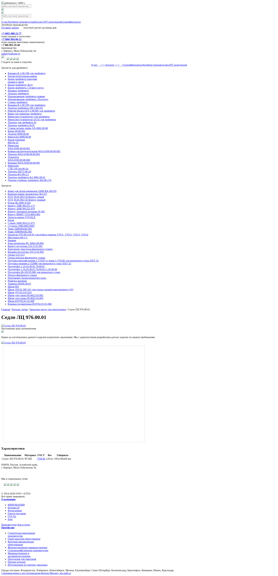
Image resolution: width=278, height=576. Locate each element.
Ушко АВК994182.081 (20, 228)
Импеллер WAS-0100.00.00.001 (19, 147)
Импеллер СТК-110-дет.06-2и (18, 167)
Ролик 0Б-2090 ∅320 (19, 202)
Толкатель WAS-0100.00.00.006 (19, 158)
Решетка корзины (17, 280)
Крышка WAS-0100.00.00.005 (24, 162)
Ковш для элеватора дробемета (25, 113)
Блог (10, 519)
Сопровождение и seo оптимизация (36, 573)
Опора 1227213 (16, 254)
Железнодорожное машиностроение (27, 547)
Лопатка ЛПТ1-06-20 (19, 171)
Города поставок (17, 513)
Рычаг (11, 220)
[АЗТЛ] (3, 3)
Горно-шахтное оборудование (24, 538)
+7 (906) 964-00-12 (11, 39)
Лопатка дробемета (18, 93)
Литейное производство (21, 22)
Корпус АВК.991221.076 (21, 208)
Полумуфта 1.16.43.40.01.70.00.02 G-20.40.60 (32, 269)
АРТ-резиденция (52, 22)
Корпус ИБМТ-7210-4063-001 (24, 214)
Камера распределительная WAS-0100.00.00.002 (34, 151)
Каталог (38, 22)
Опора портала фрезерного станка (26, 257)
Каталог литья (20, 309)
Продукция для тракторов (22, 559)
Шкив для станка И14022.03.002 (25, 295)
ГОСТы (12, 516)
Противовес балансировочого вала (27, 278)
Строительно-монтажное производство (21, 534)
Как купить (24, 524)
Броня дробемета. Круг (20, 84)
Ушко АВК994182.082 (20, 231)
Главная (5, 309)
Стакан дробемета (18, 102)
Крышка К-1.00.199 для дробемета (26, 105)
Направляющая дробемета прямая (26, 96)
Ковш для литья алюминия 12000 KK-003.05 (32, 191)
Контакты (75, 22)
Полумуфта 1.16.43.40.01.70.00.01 (26, 266)
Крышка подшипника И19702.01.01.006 (30, 304)
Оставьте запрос (10, 27)
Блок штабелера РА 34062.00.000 (26, 243)
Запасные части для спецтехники (47, 309)
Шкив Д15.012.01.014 (20, 292)
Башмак (12, 240)
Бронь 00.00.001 (16, 131)
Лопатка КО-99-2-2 (18, 174)
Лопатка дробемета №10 (21, 125)
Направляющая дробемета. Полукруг (28, 99)
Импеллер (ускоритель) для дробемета (29, 116)
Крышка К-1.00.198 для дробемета (26, 73)
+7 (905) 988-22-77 (11, 33)
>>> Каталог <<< (110, 65)
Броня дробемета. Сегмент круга (26, 87)
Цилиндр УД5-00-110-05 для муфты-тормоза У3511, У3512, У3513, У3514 (48, 234)
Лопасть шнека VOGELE (22, 217)
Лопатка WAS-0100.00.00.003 (24, 154)
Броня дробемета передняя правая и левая (22, 80)
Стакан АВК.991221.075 (21, 223)
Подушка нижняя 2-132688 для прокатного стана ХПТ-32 (39, 263)
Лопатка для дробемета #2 (22, 122)
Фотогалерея (15, 510)
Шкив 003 (13, 286)
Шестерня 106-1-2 (17, 237)
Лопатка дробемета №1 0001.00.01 (26, 177)
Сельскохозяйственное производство (28, 550)
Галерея (65, 22)
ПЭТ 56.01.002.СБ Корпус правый (27, 199)
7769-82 (41, 458)
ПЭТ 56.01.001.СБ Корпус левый (26, 197)
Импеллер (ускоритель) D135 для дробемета (32, 119)
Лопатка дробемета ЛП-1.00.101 (25, 108)
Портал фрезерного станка (22, 275)
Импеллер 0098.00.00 (19, 136)
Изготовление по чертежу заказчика (27, 564)
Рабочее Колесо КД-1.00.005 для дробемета (31, 110)
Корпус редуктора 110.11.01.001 (25, 246)
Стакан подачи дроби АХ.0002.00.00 (28, 128)
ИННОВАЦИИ (16, 504)
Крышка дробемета (18, 90)
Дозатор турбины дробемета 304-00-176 (29, 180)
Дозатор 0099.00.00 (18, 134)
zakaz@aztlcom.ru (10, 53)
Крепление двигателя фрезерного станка (30, 249)
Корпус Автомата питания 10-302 (26, 211)
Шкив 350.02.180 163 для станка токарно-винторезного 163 (40, 289)
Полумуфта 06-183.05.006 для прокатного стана (34, 272)
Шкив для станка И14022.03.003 (25, 298)
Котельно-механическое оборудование (21, 543)
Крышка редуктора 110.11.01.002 (26, 252)
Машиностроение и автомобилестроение (19, 555)
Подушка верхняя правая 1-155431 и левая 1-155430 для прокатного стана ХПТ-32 (53, 260)
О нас (4, 22)
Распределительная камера (22, 76)
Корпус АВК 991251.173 (21, 205)
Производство (9, 524)
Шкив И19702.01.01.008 (21, 301)
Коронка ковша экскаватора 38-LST (27, 194)
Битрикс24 (13, 507)
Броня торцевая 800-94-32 (16, 141)
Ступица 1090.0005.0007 (21, 226)
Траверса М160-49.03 (19, 283)
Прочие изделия (16, 562)
